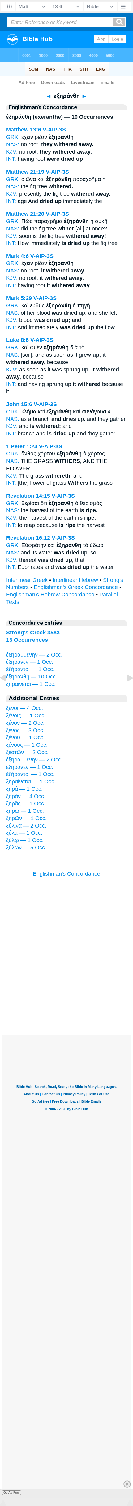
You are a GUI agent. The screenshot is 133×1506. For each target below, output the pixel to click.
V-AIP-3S (54, 130)
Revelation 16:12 (28, 538)
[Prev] (7, 692)
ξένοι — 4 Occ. (24, 708)
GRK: (13, 137)
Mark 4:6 (17, 256)
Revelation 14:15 (28, 496)
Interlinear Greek (27, 580)
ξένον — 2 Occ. (25, 723)
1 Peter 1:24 (21, 446)
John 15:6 (19, 404)
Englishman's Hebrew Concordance (50, 594)
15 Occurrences (27, 640)
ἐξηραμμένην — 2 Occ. (34, 655)
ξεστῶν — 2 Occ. (27, 752)
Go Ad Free (11, 1492)
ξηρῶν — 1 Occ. (26, 818)
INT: (11, 159)
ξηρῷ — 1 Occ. (25, 811)
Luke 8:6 (17, 340)
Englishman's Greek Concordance (76, 587)
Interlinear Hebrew (75, 580)
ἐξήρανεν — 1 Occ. (29, 662)
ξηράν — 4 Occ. (25, 796)
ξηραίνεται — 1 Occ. (31, 684)
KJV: (12, 152)
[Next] (125, 692)
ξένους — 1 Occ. (27, 745)
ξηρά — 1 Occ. (24, 789)
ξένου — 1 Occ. (25, 737)
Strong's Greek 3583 (33, 632)
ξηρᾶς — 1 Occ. (25, 803)
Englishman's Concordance (66, 874)
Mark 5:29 (19, 298)
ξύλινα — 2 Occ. (26, 826)
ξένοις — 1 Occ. (26, 715)
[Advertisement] (66, 996)
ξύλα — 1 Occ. (24, 833)
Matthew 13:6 (23, 130)
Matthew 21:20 (25, 214)
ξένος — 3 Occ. (25, 730)
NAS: (12, 144)
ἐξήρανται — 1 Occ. (30, 669)
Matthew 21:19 (25, 172)
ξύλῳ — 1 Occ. (25, 840)
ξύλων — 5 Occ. (26, 847)
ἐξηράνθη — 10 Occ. (31, 677)
